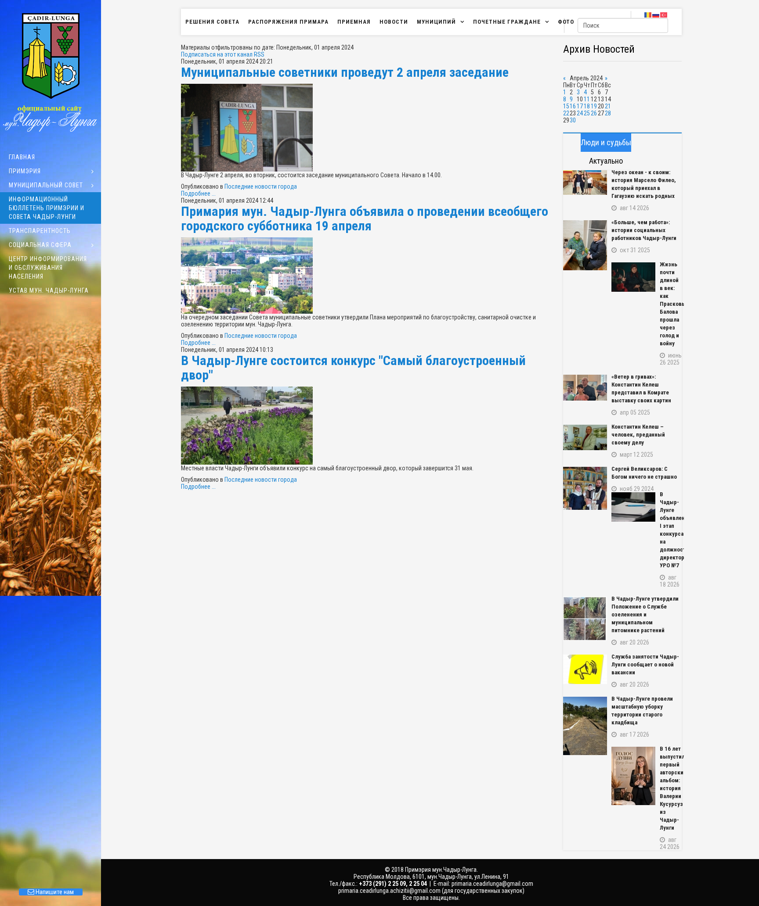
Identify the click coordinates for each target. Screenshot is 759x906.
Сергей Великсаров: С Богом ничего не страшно (644, 473)
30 (573, 120)
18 (587, 106)
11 (587, 99)
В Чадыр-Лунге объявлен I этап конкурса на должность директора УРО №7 (671, 530)
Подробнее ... (198, 193)
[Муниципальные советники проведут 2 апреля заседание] (367, 128)
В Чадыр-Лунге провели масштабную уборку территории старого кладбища (642, 710)
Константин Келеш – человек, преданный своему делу (638, 434)
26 (594, 113)
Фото (566, 21)
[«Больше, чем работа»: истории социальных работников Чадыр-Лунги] (585, 245)
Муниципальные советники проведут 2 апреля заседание (345, 72)
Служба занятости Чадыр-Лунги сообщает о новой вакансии (645, 664)
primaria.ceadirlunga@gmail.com (492, 883)
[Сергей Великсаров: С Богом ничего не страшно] (585, 488)
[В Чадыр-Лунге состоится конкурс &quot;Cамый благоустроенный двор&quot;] (367, 426)
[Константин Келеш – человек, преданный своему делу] (585, 437)
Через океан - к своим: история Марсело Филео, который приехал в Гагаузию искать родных (643, 184)
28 (608, 113)
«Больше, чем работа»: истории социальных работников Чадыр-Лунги (643, 230)
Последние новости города (260, 186)
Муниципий (436, 21)
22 (566, 113)
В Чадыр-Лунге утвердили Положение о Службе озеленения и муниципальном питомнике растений (645, 614)
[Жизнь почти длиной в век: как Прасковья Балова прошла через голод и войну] (633, 277)
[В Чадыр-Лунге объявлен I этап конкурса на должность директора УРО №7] (633, 507)
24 (580, 113)
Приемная (354, 21)
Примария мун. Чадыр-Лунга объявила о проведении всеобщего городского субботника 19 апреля (364, 218)
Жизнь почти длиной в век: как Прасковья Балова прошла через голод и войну (671, 304)
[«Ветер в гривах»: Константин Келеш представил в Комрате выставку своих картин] (585, 388)
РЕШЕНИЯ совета (212, 21)
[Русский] (656, 14)
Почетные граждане (507, 21)
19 (594, 106)
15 (566, 106)
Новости (394, 21)
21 (608, 106)
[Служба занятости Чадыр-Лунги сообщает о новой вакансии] (585, 669)
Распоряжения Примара (288, 21)
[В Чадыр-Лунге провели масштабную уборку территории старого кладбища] (585, 726)
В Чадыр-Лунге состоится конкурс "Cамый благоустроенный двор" (353, 368)
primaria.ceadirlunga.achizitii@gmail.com (389, 890)
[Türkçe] (664, 14)
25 (587, 113)
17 (580, 106)
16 (573, 106)
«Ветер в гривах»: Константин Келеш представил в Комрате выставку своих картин (641, 388)
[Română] (648, 14)
